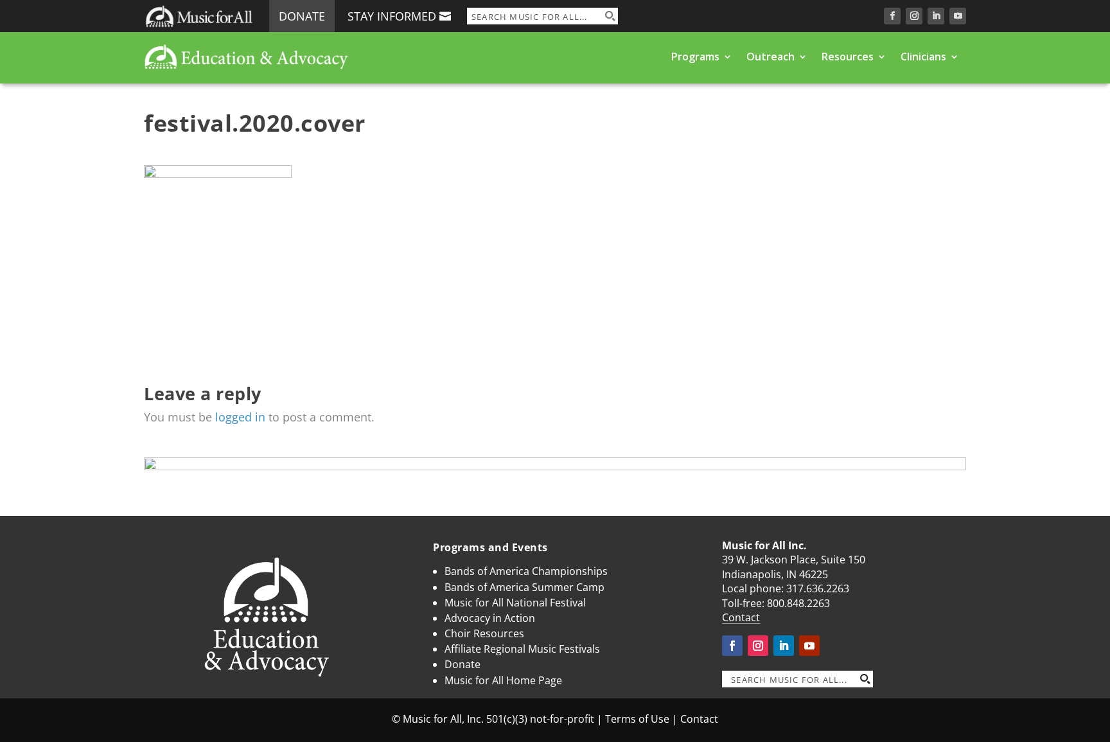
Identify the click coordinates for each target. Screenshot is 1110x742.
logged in (240, 417)
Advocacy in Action (490, 618)
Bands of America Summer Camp (524, 587)
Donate (302, 16)
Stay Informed (392, 16)
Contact (741, 617)
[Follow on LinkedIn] (936, 16)
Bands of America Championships (526, 571)
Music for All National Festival (515, 603)
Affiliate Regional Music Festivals (522, 649)
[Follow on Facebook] (892, 16)
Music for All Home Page (503, 680)
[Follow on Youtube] (957, 16)
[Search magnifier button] (609, 16)
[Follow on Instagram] (914, 16)
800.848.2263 (798, 603)
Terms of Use (637, 719)
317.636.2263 (817, 588)
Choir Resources (484, 633)
